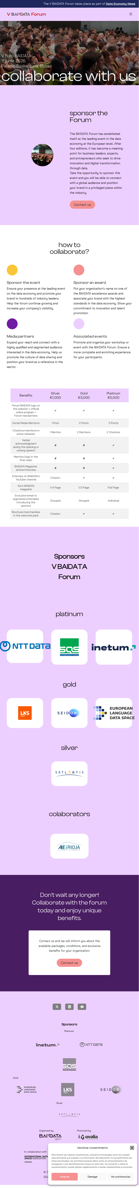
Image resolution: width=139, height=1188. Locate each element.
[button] (132, 1148)
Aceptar (64, 1176)
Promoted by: (84, 1130)
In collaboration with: (35, 1151)
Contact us (82, 204)
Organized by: (46, 1130)
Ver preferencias (120, 1176)
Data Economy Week (120, 4)
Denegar (93, 1176)
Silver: (59, 1103)
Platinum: (69, 1031)
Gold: (16, 1077)
